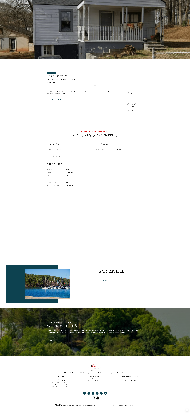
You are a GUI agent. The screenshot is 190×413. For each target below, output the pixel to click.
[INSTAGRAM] (88, 393)
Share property (56, 99)
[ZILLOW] (105, 393)
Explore (105, 280)
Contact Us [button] (54, 340)
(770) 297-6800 (61, 382)
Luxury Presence (90, 405)
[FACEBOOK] (84, 393)
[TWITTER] (97, 393)
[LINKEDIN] (93, 393)
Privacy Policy (129, 406)
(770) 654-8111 (60, 381)
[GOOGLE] (101, 393)
